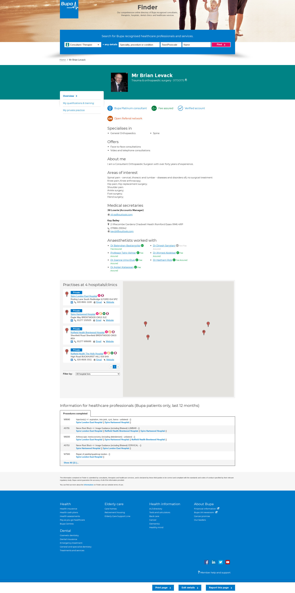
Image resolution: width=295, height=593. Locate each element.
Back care (154, 516)
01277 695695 (84, 341)
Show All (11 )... (71, 463)
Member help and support (215, 572)
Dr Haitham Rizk (162, 260)
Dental (65, 531)
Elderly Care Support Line (117, 516)
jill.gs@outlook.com (121, 214)
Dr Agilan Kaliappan (122, 267)
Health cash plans (69, 512)
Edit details (188, 587)
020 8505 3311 (84, 359)
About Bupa (204, 504)
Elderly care (114, 504)
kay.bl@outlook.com (122, 231)
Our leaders (200, 520)
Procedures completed (75, 413)
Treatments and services (72, 550)
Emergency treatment (71, 543)
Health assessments (70, 516)
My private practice (74, 110)
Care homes (111, 508)
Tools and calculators (159, 512)
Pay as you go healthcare (72, 520)
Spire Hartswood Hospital (83, 314)
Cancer (152, 520)
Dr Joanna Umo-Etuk (122, 260)
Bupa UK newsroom (204, 512)
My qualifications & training (78, 103)
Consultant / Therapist (81, 44)
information (88, 485)
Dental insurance (68, 539)
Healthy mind (156, 527)
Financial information (205, 508)
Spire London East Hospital (84, 296)
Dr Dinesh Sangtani (164, 245)
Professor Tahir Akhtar (123, 252)
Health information (164, 504)
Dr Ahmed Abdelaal (164, 252)
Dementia (154, 523)
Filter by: (68, 373)
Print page (161, 587)
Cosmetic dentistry (69, 535)
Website (110, 302)
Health (65, 504)
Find (219, 44)
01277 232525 (84, 320)
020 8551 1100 (84, 302)
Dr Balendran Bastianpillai (125, 245)
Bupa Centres (67, 523)
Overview (68, 96)
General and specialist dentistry (75, 546)
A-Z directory (155, 508)
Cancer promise (202, 516)
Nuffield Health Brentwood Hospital (87, 332)
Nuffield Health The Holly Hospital (87, 353)
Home (63, 59)
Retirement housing (115, 512)
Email (99, 302)
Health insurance (68, 508)
